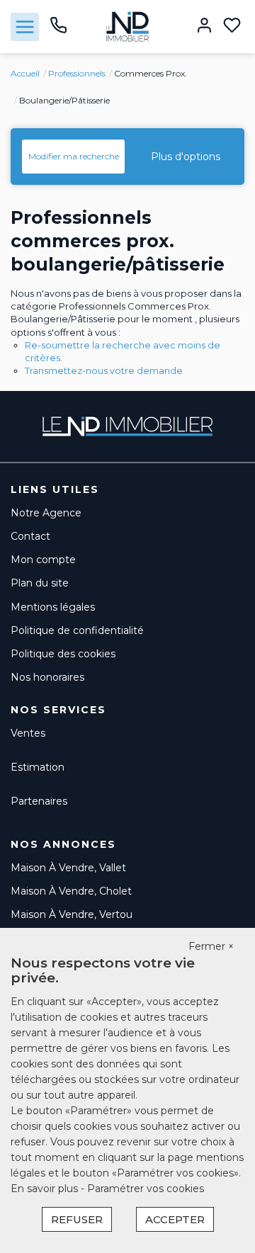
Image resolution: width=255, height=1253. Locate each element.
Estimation (37, 767)
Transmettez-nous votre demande (104, 370)
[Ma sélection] (232, 26)
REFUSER (77, 1219)
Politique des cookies (63, 653)
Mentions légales (53, 607)
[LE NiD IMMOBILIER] (127, 25)
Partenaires (39, 801)
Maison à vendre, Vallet (68, 867)
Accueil (25, 73)
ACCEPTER (175, 1219)
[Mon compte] (204, 26)
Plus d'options (185, 156)
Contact (30, 536)
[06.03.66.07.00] (58, 30)
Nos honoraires (47, 677)
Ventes (28, 733)
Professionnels (77, 73)
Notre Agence (46, 512)
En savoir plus (46, 1188)
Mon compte (43, 559)
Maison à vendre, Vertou (71, 914)
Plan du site (40, 583)
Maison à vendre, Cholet (71, 891)
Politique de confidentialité (77, 630)
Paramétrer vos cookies (145, 1188)
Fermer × (211, 946)
